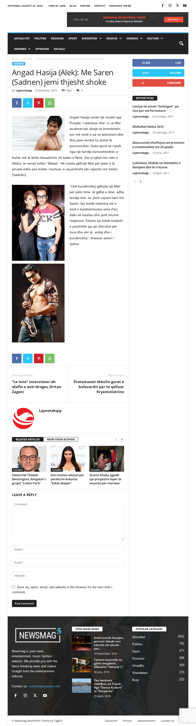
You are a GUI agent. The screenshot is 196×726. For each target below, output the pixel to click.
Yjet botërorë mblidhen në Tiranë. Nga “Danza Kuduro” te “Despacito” (108, 685)
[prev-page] (116, 439)
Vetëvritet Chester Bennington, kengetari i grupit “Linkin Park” (29, 479)
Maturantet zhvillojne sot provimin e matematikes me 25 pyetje (158, 144)
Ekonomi (57, 38)
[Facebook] (162, 5)
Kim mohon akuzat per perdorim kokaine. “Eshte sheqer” (67, 479)
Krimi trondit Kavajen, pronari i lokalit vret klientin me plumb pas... (109, 643)
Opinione (42, 49)
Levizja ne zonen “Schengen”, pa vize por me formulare (155, 108)
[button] (181, 43)
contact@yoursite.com (44, 686)
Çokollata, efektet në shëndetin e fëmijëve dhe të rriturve (156, 165)
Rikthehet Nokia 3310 (147, 126)
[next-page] (121, 439)
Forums (85, 5)
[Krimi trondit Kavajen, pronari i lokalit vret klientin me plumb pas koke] (81, 643)
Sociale (59, 49)
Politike (40, 38)
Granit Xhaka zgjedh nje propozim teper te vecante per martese (105, 479)
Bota (135, 680)
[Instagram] (170, 5)
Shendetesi (89, 38)
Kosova (111, 38)
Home (15, 58)
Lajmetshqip (24, 90)
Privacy (127, 720)
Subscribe (174, 83)
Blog (73, 5)
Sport (73, 38)
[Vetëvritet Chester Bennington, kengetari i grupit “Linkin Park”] (29, 459)
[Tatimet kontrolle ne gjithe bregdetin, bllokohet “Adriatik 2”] (81, 665)
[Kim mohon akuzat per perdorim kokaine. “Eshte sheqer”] (68, 459)
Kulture (153, 38)
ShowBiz (20, 49)
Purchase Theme (120, 5)
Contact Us (167, 720)
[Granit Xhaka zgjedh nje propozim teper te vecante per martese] (106, 459)
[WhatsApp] (49, 103)
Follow (175, 73)
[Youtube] (185, 5)
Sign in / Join (57, 5)
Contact (99, 5)
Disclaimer (111, 720)
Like (178, 62)
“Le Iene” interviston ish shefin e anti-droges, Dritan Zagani (36, 386)
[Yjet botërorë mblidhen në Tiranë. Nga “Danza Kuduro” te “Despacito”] (81, 685)
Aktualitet (22, 38)
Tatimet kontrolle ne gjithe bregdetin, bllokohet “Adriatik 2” (108, 663)
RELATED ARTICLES (28, 439)
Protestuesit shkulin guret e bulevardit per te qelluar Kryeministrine (99, 386)
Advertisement (146, 720)
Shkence (132, 38)
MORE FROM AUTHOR (61, 439)
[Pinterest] (39, 103)
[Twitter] (177, 5)
